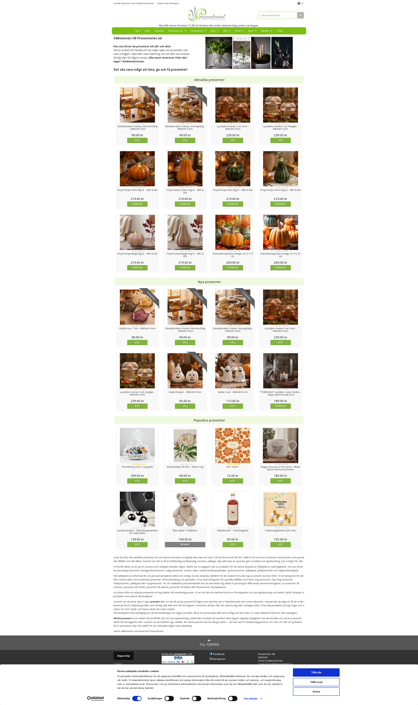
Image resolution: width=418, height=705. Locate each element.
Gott (250, 30)
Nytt (137, 30)
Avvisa (316, 691)
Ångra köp (123, 655)
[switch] (169, 698)
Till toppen (209, 644)
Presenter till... (175, 30)
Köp (232, 140)
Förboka (137, 203)
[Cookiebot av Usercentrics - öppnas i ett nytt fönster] (95, 698)
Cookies (117, 663)
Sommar (159, 30)
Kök (225, 30)
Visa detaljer (251, 698)
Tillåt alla (316, 672)
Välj (137, 140)
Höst (147, 30)
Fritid (238, 30)
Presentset (197, 30)
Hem (213, 30)
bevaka (185, 544)
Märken (265, 30)
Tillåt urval (316, 682)
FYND (280, 30)
